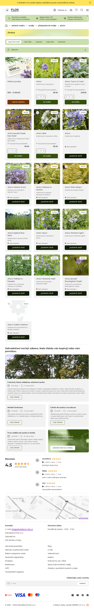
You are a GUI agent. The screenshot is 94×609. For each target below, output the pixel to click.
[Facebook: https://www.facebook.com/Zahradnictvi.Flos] (87, 595)
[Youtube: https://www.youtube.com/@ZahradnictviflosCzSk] (77, 595)
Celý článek (14, 397)
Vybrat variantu (18, 102)
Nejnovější (27, 42)
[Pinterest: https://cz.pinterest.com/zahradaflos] (82, 595)
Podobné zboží (76, 156)
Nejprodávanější (14, 42)
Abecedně (61, 42)
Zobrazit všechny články (63, 448)
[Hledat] (81, 10)
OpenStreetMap (83, 518)
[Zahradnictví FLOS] (12, 10)
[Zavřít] (90, 2)
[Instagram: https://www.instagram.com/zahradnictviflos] (72, 595)
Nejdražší (39, 42)
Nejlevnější (50, 42)
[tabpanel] (19, 18)
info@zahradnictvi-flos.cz (22, 529)
